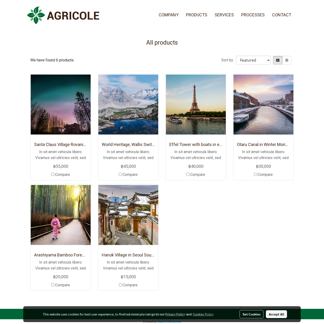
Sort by (228, 60)
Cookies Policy (203, 314)
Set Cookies (251, 314)
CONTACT (281, 14)
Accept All (276, 314)
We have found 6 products (52, 60)
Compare (62, 174)
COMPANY (169, 14)
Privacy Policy (175, 314)
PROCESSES (253, 14)
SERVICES (224, 14)
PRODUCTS (196, 14)
